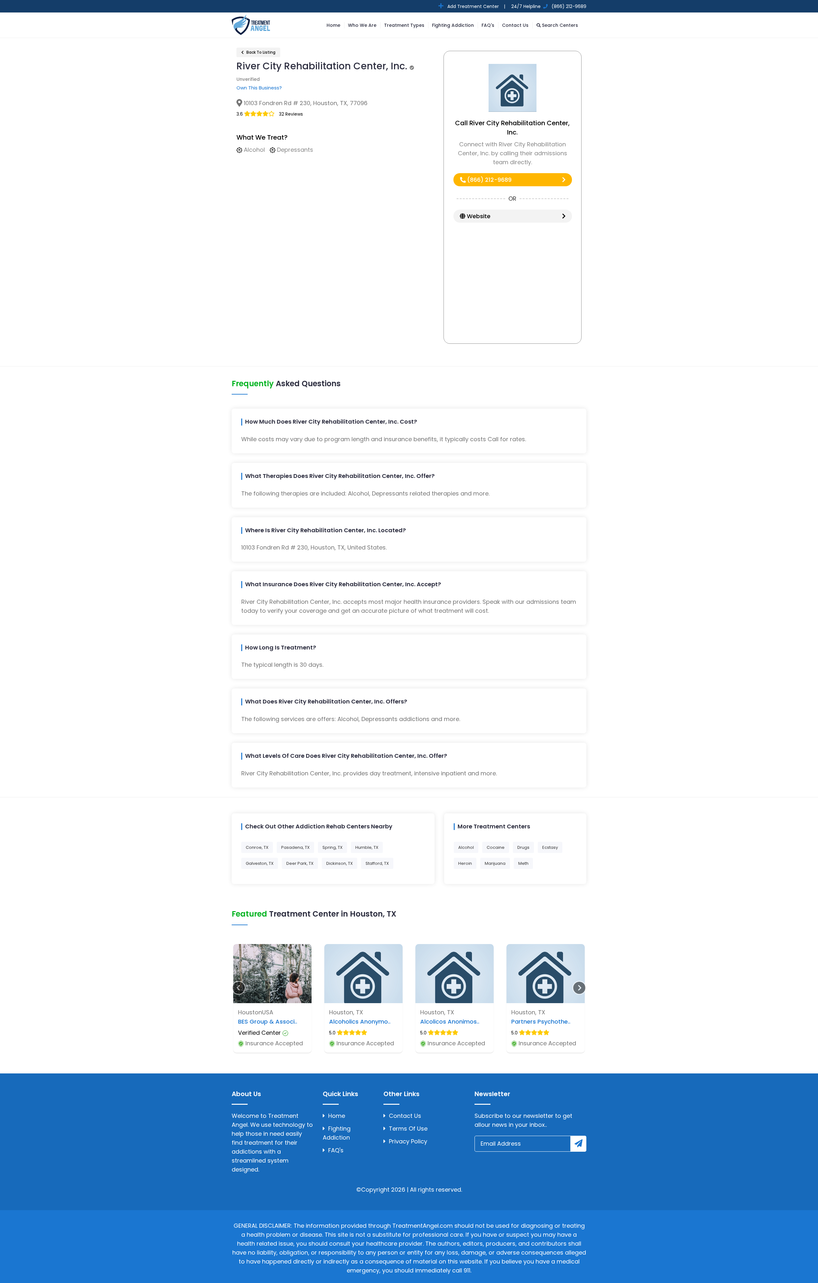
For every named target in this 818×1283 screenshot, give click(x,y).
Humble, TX (366, 847)
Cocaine (496, 847)
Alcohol (466, 847)
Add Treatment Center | (475, 6)
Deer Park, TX (299, 863)
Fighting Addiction (453, 25)
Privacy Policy (408, 1141)
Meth (523, 863)
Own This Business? (259, 87)
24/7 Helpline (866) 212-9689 (548, 6)
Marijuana (495, 863)
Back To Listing (260, 52)
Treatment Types (404, 25)
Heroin (465, 863)
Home (333, 25)
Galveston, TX (260, 863)
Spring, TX (332, 847)
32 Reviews (291, 114)
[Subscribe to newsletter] (578, 1144)
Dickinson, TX (339, 863)
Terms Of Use (408, 1129)
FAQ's (488, 25)
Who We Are (362, 25)
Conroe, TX (257, 847)
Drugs (523, 847)
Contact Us (515, 25)
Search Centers (559, 25)
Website (477, 216)
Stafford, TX (377, 863)
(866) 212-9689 (489, 180)
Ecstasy (550, 847)
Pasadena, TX (295, 847)
